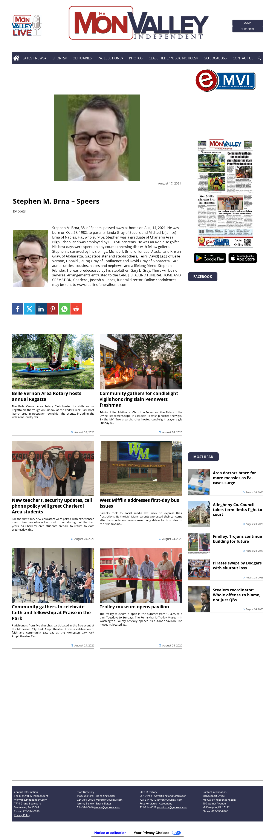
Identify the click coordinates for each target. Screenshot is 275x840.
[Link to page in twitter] (29, 308)
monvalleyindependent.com (30, 799)
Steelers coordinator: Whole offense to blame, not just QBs (236, 594)
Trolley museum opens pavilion (134, 607)
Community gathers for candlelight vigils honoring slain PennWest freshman (139, 399)
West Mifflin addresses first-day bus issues (139, 503)
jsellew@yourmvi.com (107, 807)
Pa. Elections (109, 58)
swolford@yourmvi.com (108, 799)
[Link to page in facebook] (17, 308)
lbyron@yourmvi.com (169, 799)
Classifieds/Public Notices (172, 58)
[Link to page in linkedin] (40, 308)
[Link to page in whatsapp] (64, 308)
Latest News (34, 58)
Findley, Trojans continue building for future (237, 539)
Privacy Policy (22, 815)
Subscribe (248, 29)
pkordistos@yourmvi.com (172, 807)
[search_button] (259, 58)
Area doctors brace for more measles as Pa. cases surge (234, 477)
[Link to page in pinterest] (52, 308)
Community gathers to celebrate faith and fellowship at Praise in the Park (51, 612)
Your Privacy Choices (151, 833)
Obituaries (82, 58)
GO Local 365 (215, 58)
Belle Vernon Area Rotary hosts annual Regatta (46, 396)
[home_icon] (16, 58)
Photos (136, 58)
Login (248, 23)
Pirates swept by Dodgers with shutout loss (237, 565)
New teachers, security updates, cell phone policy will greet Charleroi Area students (52, 506)
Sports (58, 58)
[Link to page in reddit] (75, 308)
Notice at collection (110, 833)
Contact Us (243, 58)
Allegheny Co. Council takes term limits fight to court (237, 509)
